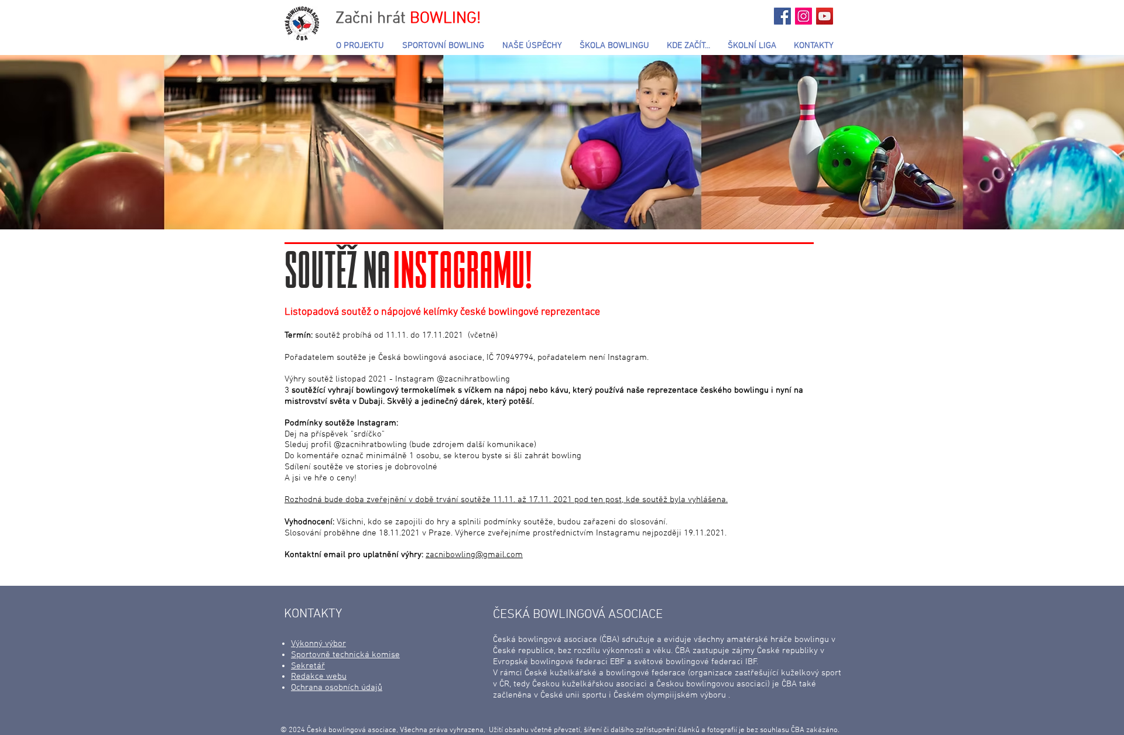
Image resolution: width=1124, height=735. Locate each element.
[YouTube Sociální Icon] (824, 16)
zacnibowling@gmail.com (474, 554)
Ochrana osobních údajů (336, 687)
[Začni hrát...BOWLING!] (782, 16)
